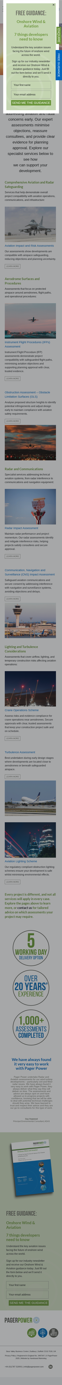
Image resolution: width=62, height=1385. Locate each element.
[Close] (53, 4)
